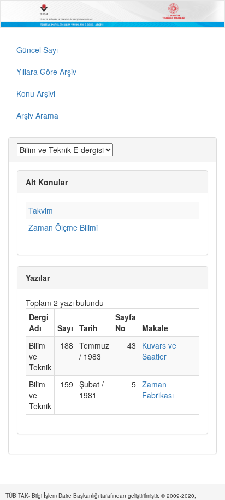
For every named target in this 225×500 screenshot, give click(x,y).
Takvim (40, 210)
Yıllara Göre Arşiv (46, 71)
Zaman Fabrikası (158, 390)
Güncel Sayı (37, 49)
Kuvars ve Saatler (159, 351)
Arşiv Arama (37, 115)
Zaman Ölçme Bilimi (63, 227)
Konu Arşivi (35, 93)
